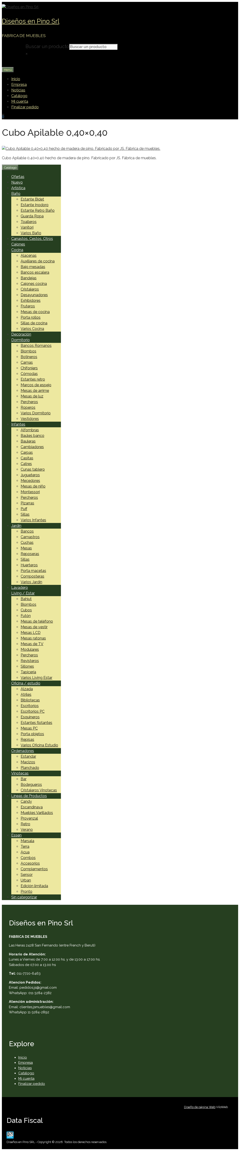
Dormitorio (20, 340)
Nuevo (17, 182)
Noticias (18, 90)
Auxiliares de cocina (38, 261)
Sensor (27, 874)
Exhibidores (31, 300)
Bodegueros (31, 784)
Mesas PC (29, 728)
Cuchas (27, 542)
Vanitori (27, 227)
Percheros (29, 402)
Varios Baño (31, 233)
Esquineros (30, 717)
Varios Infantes (33, 520)
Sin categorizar (24, 897)
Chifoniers (29, 368)
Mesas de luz (32, 396)
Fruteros (28, 306)
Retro (25, 824)
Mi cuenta (19, 101)
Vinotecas (20, 773)
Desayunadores (34, 295)
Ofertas (17, 176)
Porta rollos (31, 317)
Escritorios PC (33, 711)
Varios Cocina (32, 328)
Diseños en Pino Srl (30, 21)
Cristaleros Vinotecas (39, 790)
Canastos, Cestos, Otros (32, 238)
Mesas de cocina (35, 312)
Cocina (17, 250)
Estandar (28, 756)
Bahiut (26, 599)
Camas (27, 362)
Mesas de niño (33, 486)
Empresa (19, 84)
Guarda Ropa (32, 216)
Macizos (28, 762)
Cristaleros (30, 289)
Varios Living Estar (36, 677)
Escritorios (30, 706)
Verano (27, 829)
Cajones (18, 244)
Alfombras (30, 430)
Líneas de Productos (29, 796)
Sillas (25, 514)
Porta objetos (32, 734)
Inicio (15, 79)
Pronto (26, 891)
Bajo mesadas (33, 267)
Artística (18, 188)
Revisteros (30, 661)
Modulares (30, 649)
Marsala (27, 841)
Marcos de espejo (36, 385)
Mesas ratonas (33, 638)
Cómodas (29, 373)
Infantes (18, 424)
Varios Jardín (31, 582)
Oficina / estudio (25, 683)
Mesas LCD (31, 632)
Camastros (30, 537)
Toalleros (29, 222)
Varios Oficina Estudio (39, 745)
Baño (15, 193)
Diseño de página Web (199, 1107)
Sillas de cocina (34, 323)
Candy (26, 801)
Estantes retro (33, 379)
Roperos (28, 407)
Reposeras (30, 554)
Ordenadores (22, 751)
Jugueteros (30, 475)
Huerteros (29, 565)
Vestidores (30, 418)
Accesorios (30, 863)
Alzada (27, 689)
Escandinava (32, 807)
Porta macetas (33, 570)
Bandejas (29, 278)
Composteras (32, 576)
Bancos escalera (35, 272)
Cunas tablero (33, 469)
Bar (23, 779)
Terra (25, 846)
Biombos (28, 351)
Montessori (30, 492)
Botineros (29, 357)
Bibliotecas (30, 700)
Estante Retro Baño (38, 210)
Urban (26, 880)
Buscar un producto (47, 46)
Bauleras (28, 441)
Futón (26, 615)
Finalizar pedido (25, 107)
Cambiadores (32, 447)
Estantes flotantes (36, 722)
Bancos (27, 531)
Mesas (26, 548)
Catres (26, 464)
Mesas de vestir (34, 627)
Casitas (27, 458)
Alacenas (29, 255)
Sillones (27, 666)
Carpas (27, 452)
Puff (24, 509)
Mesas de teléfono (37, 621)
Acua (25, 852)
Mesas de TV (32, 644)
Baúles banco (32, 435)
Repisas (27, 739)
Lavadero (19, 587)
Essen (16, 835)
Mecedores (30, 480)
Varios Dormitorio (36, 413)
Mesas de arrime (35, 390)
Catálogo (19, 96)
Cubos (26, 610)
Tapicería (28, 672)
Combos (28, 858)
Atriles (26, 694)
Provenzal (29, 818)
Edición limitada (34, 886)
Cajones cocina (34, 283)
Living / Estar (23, 593)
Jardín (16, 525)
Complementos (34, 869)
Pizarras (27, 503)
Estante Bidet (32, 199)
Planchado (30, 767)
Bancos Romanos (36, 345)
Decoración (21, 334)
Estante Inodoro (35, 205)
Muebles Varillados (37, 812)
